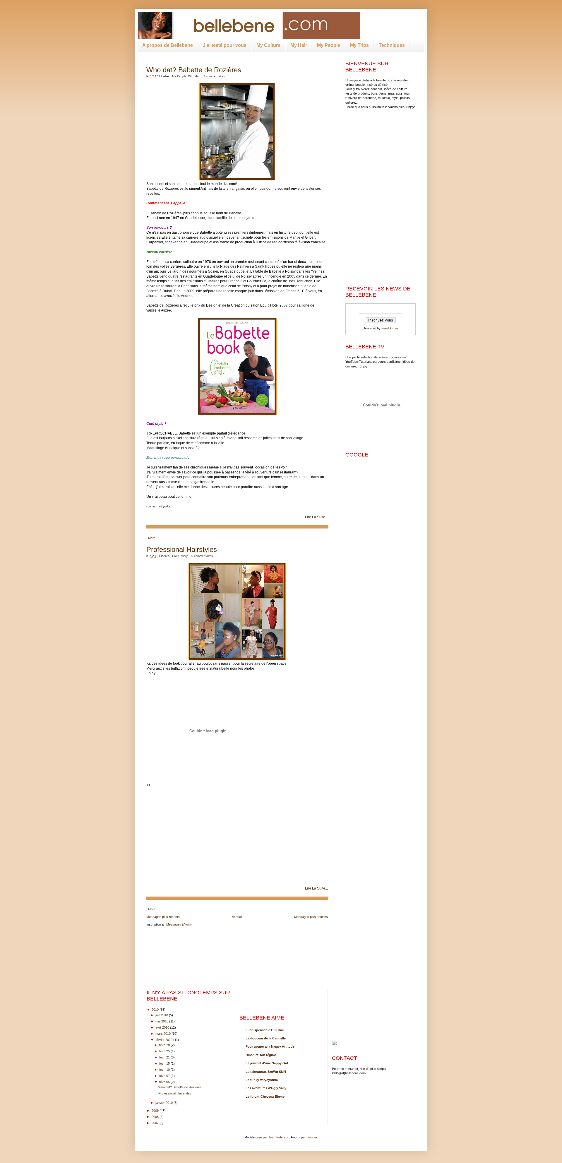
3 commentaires (214, 76)
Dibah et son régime (261, 1055)
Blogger (311, 1137)
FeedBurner (389, 328)
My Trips (359, 45)
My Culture (268, 45)
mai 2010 (161, 1021)
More (151, 538)
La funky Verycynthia (262, 1080)
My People (328, 45)
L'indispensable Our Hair (265, 1030)
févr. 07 (164, 1076)
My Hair (298, 45)
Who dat (194, 76)
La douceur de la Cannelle (266, 1038)
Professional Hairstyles (181, 549)
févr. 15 (164, 1063)
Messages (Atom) (179, 924)
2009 (155, 1110)
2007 (155, 1123)
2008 (155, 1116)
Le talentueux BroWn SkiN (266, 1071)
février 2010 (163, 1039)
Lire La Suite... (316, 517)
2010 (155, 1009)
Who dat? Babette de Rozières (193, 70)
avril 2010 (162, 1027)
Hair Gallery (180, 555)
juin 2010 (161, 1015)
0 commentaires (202, 555)
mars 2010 (163, 1033)
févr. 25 (164, 1051)
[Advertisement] (382, 154)
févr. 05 (164, 1082)
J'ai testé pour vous (224, 45)
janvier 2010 (164, 1102)
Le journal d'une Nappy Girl (267, 1063)
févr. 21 (164, 1057)
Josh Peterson (278, 1137)
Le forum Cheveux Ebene (265, 1096)
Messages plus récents (163, 917)
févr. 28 (164, 1045)
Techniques (392, 45)
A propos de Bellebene (167, 45)
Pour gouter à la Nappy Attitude (270, 1046)
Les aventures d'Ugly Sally (266, 1088)
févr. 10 (164, 1069)
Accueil (237, 917)
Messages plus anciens (311, 917)
